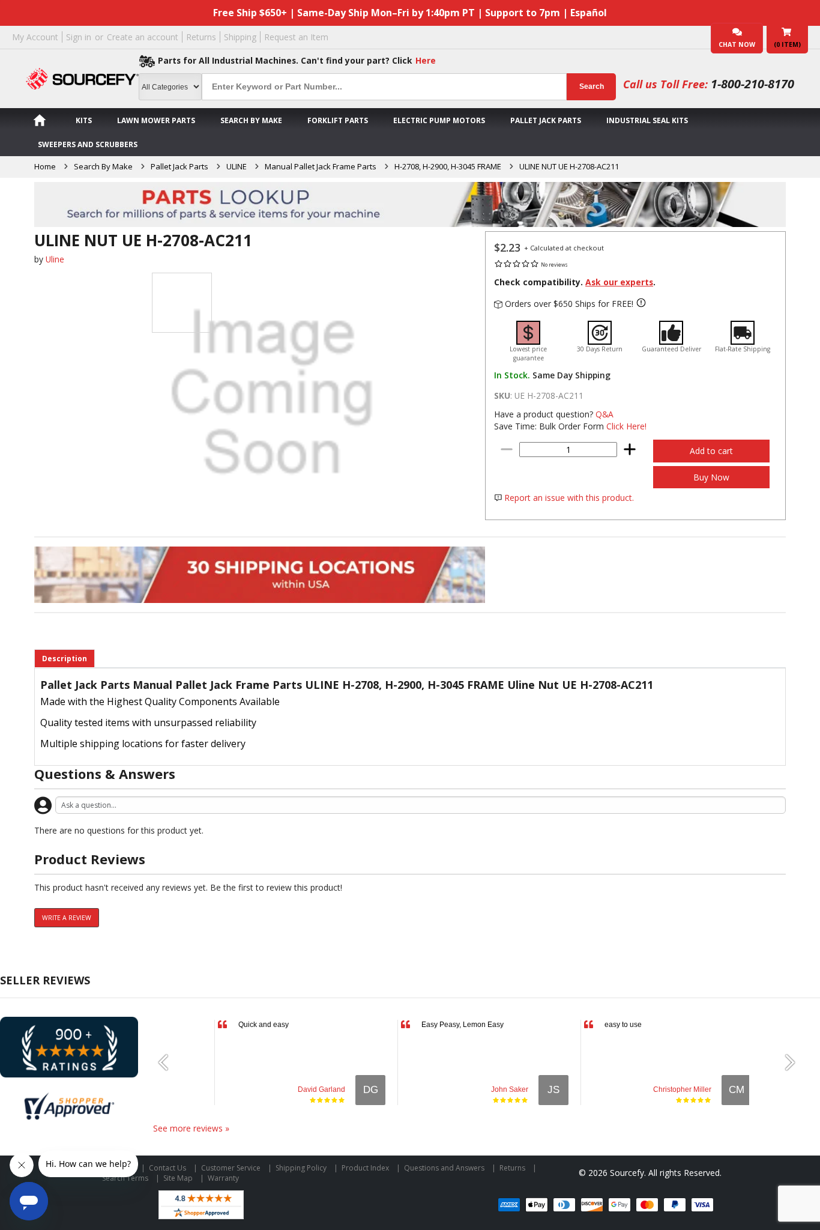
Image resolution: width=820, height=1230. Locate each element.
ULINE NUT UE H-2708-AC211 (569, 166)
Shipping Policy (301, 1168)
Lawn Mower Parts (156, 120)
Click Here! (626, 426)
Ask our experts (619, 282)
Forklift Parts (337, 120)
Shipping (240, 37)
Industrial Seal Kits (647, 120)
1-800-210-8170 (752, 84)
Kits (84, 120)
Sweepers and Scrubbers (87, 144)
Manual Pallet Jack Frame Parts (320, 166)
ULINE (236, 166)
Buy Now (711, 477)
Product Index (365, 1168)
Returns (201, 37)
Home (45, 166)
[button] (168, 1062)
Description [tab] (64, 658)
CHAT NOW (737, 44)
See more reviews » (191, 1128)
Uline (55, 259)
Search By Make (251, 120)
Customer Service (231, 1168)
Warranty (223, 1178)
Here (425, 60)
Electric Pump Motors (439, 120)
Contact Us (167, 1168)
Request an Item (296, 37)
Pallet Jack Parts (545, 120)
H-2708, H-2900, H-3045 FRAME (447, 166)
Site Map (178, 1178)
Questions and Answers (444, 1168)
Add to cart (711, 450)
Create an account (142, 37)
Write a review (66, 917)
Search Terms (125, 1178)
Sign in (78, 37)
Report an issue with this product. (569, 497)
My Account (35, 37)
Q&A (604, 414)
